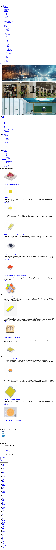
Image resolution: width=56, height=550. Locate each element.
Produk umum (8, 124)
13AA (8, 45)
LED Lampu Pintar (6, 25)
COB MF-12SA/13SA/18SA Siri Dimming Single (12, 420)
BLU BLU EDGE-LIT (9, 58)
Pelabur (5, 8)
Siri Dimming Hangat (9, 163)
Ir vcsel (7, 41)
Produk (3, 117)
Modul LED (4, 159)
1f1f (6, 20)
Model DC (7, 51)
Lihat (4, 186)
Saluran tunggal (9, 50)
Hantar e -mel (2, 459)
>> (5, 425)
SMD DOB (9, 54)
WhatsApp (1, 461)
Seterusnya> (3, 425)
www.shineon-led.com (7, 451)
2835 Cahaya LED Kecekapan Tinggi (10, 358)
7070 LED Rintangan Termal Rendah (10, 197)
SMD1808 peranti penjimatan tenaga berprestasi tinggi (14, 234)
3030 (6, 18)
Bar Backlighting (6, 55)
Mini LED (7, 56)
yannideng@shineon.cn (6, 450)
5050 (6, 19)
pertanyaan (5, 202)
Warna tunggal (8, 34)
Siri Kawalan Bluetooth (10, 53)
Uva (6, 37)
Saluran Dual (9, 49)
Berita (3, 59)
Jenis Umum (7, 139)
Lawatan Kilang (6, 11)
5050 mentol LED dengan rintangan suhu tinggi (12, 399)
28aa (6, 155)
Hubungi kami (4, 62)
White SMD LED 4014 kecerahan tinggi (11, 316)
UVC (6, 36)
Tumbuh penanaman (10, 31)
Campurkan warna (8, 29)
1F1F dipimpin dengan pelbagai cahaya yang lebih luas (14, 213)
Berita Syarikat (6, 60)
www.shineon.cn (11, 451)
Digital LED (5, 42)
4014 (6, 14)
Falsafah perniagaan (6, 9)
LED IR (5, 39)
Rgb (4, 143)
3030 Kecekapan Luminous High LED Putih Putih (13, 378)
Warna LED (5, 33)
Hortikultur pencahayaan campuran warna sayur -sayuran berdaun (16, 275)
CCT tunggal (7, 44)
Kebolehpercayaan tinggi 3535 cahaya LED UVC (13, 337)
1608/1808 (5, 151)
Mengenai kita (4, 6)
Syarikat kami (6, 7)
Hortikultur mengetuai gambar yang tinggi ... (12, 184)
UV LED (5, 35)
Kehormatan (5, 10)
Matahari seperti (8, 24)
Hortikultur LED (6, 26)
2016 (6, 13)
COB (4, 43)
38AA (8, 47)
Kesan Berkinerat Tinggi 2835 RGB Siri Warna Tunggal (14, 296)
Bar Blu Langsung (8, 57)
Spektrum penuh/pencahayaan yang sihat (9, 21)
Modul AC (7, 52)
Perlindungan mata (8, 22)
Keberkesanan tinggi (10, 16)
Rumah (3, 5)
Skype (1, 460)
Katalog (3, 440)
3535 (8, 28)
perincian (8, 202)
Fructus (8, 30)
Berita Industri (6, 61)
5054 (6, 147)
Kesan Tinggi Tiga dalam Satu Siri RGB (11, 254)
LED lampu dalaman (7, 12)
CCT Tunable (7, 48)
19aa (8, 46)
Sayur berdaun (9, 32)
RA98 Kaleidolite (6, 131)
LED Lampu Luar (6, 17)
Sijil (2, 441)
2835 (6, 15)
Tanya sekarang (2, 457)
